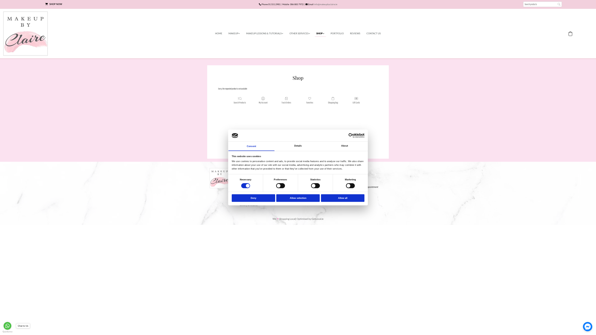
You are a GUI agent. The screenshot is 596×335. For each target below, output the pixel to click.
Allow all (342, 198)
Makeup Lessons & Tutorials (264, 33)
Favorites (309, 102)
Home (218, 33)
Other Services (298, 33)
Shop (319, 33)
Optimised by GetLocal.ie (310, 218)
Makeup (233, 33)
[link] (234, 33)
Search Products (240, 102)
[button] (53, 4)
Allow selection (298, 198)
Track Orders (286, 102)
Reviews (355, 33)
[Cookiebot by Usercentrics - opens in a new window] (350, 135)
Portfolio (337, 33)
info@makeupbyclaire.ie (325, 4)
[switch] (280, 185)
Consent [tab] (251, 146)
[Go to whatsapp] (7, 326)
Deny (253, 198)
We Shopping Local (284, 218)
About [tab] (344, 145)
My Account (263, 102)
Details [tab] (298, 145)
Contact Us (373, 33)
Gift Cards (356, 102)
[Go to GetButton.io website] (7, 332)
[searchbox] (542, 4)
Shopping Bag (333, 102)
